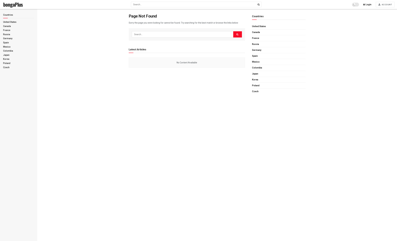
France (6, 30)
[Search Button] (259, 4)
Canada (7, 26)
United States (9, 22)
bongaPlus (13, 4)
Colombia (8, 51)
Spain (6, 42)
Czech (6, 67)
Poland (6, 63)
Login (368, 4)
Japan (6, 55)
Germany (7, 38)
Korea (6, 59)
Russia (6, 34)
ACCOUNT (386, 5)
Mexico (7, 47)
